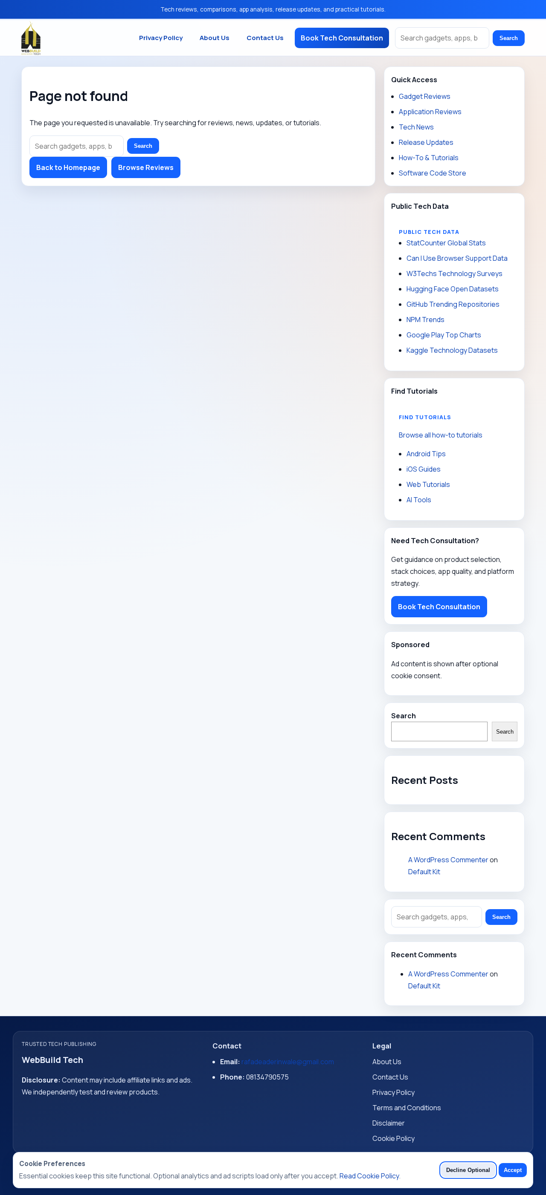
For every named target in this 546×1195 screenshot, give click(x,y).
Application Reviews (430, 111)
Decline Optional (468, 1170)
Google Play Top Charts (444, 335)
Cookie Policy (393, 1138)
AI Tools (419, 499)
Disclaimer (388, 1123)
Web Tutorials (428, 484)
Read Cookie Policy (369, 1176)
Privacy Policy (161, 37)
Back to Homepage (68, 167)
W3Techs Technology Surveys (454, 273)
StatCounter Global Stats (446, 243)
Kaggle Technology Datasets (452, 350)
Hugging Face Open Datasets (453, 289)
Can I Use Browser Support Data (457, 258)
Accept (513, 1170)
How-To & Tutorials (429, 157)
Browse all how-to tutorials (440, 435)
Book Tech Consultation (342, 38)
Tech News (416, 127)
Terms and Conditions (406, 1107)
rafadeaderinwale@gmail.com (287, 1061)
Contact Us (265, 37)
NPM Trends (425, 319)
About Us (214, 37)
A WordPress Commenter (448, 859)
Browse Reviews (146, 167)
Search (509, 38)
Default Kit (424, 871)
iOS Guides (424, 469)
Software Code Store (432, 173)
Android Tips (426, 453)
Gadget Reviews (424, 96)
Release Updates (426, 142)
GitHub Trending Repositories (453, 304)
